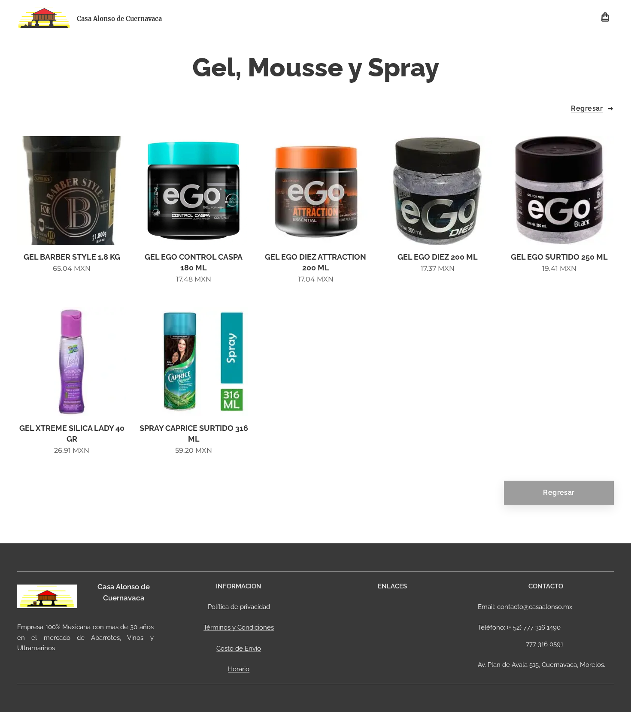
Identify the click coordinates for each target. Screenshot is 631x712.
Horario (238, 669)
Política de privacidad (239, 607)
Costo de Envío (238, 648)
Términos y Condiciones (238, 627)
